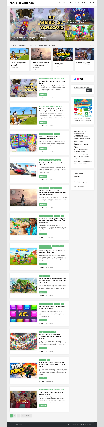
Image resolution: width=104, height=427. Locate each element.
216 (22, 416)
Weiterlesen (43, 95)
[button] (58, 10)
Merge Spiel (77, 151)
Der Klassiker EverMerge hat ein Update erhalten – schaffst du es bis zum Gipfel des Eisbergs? (52, 221)
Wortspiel (75, 163)
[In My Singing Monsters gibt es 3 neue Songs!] (37, 24)
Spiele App (86, 156)
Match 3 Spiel (78, 149)
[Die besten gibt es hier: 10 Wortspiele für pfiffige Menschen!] (80, 33)
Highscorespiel (76, 138)
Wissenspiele (32, 45)
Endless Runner (82, 131)
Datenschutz (77, 176)
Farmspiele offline (77, 133)
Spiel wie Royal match (77, 159)
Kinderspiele (85, 2)
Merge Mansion (85, 149)
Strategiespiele (42, 45)
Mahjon (42, 98)
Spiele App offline (77, 158)
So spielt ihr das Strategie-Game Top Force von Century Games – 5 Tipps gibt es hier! (53, 364)
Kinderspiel (76, 141)
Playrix (82, 153)
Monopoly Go (77, 153)
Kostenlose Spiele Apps (82, 145)
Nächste (28, 416)
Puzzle (84, 153)
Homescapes (82, 138)
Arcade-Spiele (22, 45)
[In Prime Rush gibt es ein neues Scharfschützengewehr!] (85, 54)
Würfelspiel (80, 163)
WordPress (83, 424)
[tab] (13, 45)
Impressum (76, 178)
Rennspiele (42, 160)
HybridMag (91, 424)
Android (77, 2)
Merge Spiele (83, 151)
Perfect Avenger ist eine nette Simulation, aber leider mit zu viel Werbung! (50, 336)
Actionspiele (13, 45)
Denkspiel (76, 131)
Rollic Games (80, 154)
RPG (89, 154)
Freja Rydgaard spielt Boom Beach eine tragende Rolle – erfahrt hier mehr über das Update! (52, 280)
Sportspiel (83, 159)
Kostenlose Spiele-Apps (22, 2)
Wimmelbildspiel (88, 161)
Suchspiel (75, 161)
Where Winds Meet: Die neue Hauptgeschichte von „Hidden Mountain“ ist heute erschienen (53, 192)
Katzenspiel (85, 139)
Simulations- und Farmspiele (45, 245)
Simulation (81, 156)
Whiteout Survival (81, 161)
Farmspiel (87, 131)
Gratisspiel (78, 136)
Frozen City (82, 133)
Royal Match (85, 154)
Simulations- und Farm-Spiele (58, 245)
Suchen (89, 90)
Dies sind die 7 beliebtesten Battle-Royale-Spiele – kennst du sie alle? (19, 64)
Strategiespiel (88, 159)
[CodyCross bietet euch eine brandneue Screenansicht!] (80, 16)
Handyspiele (86, 136)
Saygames (76, 156)
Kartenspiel (80, 139)
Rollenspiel (75, 154)
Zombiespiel (85, 163)
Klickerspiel (81, 141)
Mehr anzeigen (91, 45)
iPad (71, 2)
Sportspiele (52, 45)
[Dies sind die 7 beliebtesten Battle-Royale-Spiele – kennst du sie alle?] (19, 54)
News (60, 2)
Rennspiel (88, 153)
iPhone (65, 2)
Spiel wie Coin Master (84, 158)
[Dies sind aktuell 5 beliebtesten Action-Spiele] (63, 54)
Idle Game (87, 138)
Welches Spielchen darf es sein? (82, 87)
